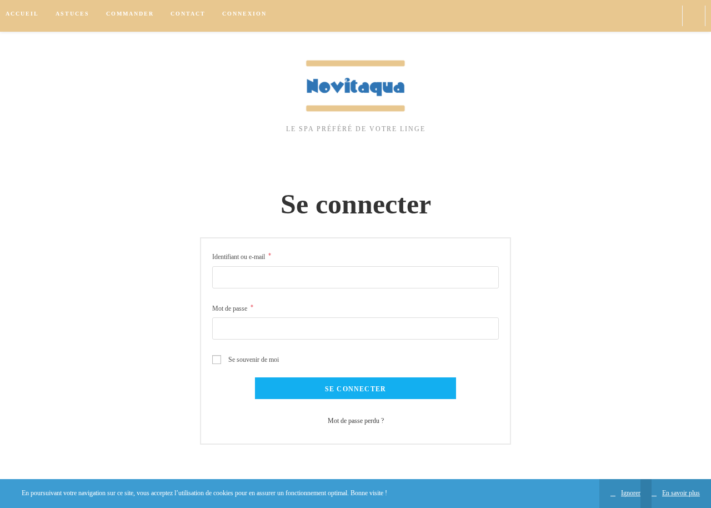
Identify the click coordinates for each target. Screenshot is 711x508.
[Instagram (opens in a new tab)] (668, 15)
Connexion (244, 14)
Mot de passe (232, 307)
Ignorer (630, 493)
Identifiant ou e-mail (241, 256)
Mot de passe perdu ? (356, 421)
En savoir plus (681, 493)
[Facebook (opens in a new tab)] (650, 15)
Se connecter (355, 389)
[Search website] (694, 16)
